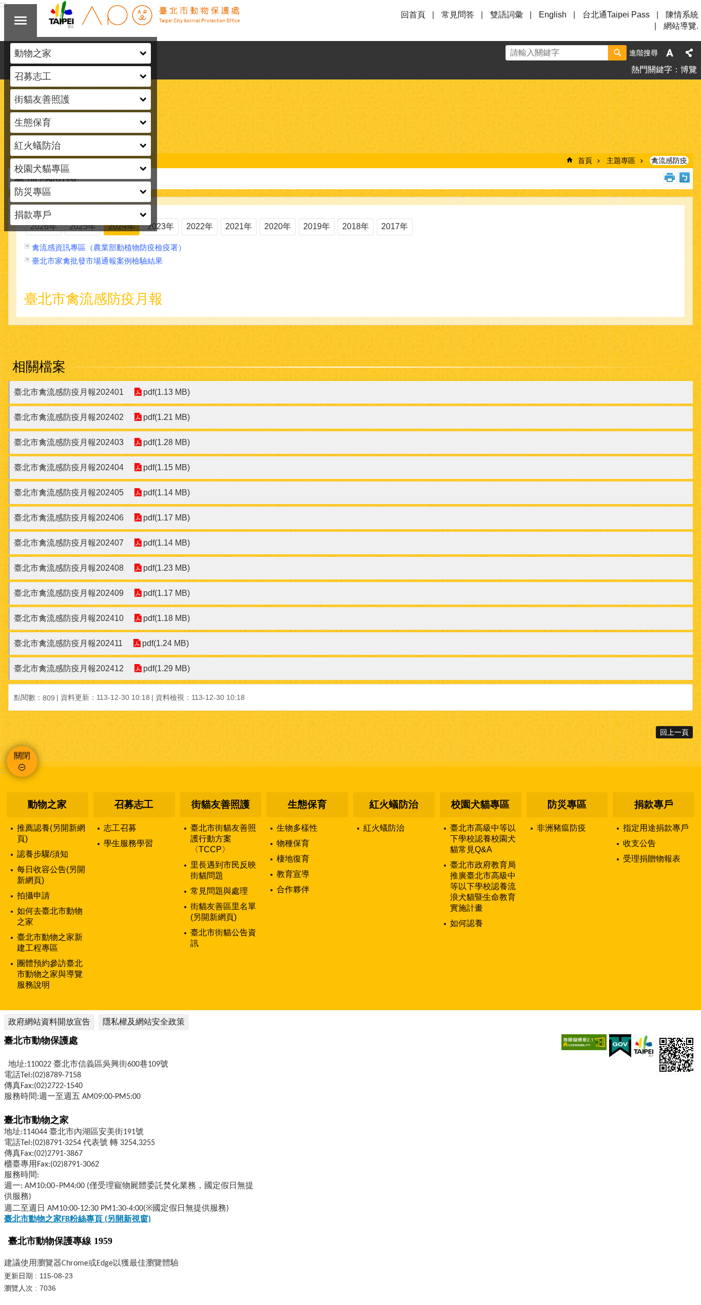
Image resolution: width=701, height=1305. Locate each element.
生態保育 (307, 804)
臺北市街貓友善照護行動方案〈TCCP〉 (223, 839)
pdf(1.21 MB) (166, 417)
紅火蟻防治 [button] (37, 145)
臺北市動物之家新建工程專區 (50, 942)
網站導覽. (681, 26)
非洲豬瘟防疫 (561, 828)
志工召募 (120, 828)
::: (3, 771)
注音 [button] (684, 177)
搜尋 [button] (617, 53)
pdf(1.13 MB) (166, 392)
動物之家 (47, 804)
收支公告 (639, 843)
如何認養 (466, 923)
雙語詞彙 (506, 14)
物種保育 (293, 843)
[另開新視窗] (584, 1042)
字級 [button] (669, 53)
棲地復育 (293, 858)
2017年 (394, 226)
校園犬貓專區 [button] (42, 169)
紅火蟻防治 (393, 804)
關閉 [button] (20, 20)
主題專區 (621, 160)
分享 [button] (689, 53)
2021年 (238, 226)
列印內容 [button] (669, 177)
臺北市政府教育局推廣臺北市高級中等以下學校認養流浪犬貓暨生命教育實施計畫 (483, 886)
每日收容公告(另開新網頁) (51, 875)
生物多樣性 (297, 828)
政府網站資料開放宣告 (49, 1021)
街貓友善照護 (220, 804)
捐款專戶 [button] (32, 215)
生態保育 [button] (32, 122)
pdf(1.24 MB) (165, 643)
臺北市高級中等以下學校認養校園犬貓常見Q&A (483, 839)
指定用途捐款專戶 (656, 828)
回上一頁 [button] (674, 732)
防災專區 (567, 804)
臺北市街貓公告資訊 (223, 938)
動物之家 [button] (32, 53)
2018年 (355, 226)
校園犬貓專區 (480, 804)
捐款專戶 (653, 804)
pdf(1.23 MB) (166, 568)
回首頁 (413, 14)
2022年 (199, 226)
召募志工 (133, 804)
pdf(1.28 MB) (166, 442)
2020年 (277, 226)
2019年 (316, 226)
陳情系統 (682, 14)
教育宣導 (293, 874)
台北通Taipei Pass (616, 14)
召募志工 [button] (32, 76)
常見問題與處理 (219, 891)
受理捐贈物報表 (651, 858)
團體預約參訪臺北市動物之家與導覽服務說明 (50, 974)
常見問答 (457, 14)
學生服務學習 (128, 843)
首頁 (585, 160)
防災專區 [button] (32, 192)
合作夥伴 (293, 889)
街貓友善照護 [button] (42, 99)
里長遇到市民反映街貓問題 (223, 870)
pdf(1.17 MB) (166, 517)
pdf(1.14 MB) (166, 492)
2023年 (160, 226)
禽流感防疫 (669, 160)
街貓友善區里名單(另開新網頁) (223, 911)
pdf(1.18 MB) (166, 618)
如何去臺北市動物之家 (50, 916)
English (553, 14)
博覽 (688, 69)
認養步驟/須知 (42, 854)
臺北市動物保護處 (143, 20)
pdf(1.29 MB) (166, 668)
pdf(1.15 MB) (166, 467)
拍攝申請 (33, 895)
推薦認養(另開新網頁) (51, 833)
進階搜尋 (643, 53)
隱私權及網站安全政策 (144, 1021)
